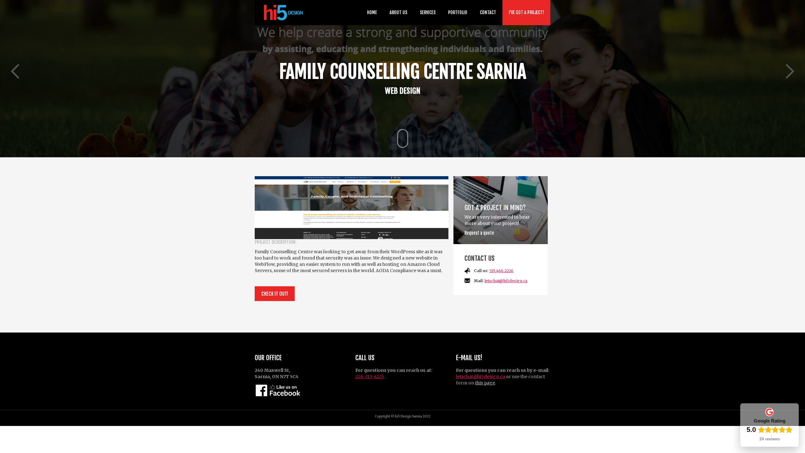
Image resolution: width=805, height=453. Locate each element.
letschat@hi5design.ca (506, 280)
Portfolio (457, 12)
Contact (488, 12)
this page (485, 383)
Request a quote (479, 233)
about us (398, 12)
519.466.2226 (501, 270)
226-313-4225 (369, 376)
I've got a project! (526, 12)
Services (428, 12)
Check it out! (274, 294)
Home (372, 12)
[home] (282, 12)
